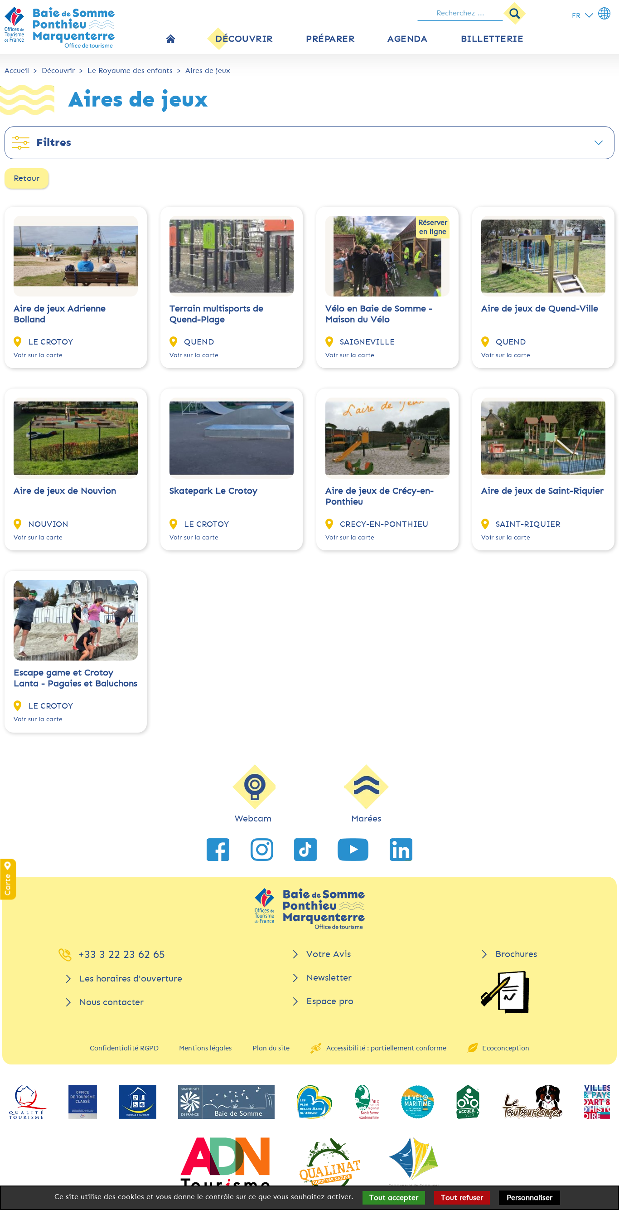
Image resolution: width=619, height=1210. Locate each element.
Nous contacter (111, 1002)
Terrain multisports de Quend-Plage (216, 314)
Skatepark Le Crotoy (213, 491)
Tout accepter (393, 1197)
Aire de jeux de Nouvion (65, 491)
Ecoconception (505, 1048)
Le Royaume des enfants (130, 70)
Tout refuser (462, 1197)
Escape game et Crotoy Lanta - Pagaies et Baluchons (75, 678)
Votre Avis (328, 954)
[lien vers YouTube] (353, 849)
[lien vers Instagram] (262, 849)
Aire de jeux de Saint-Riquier (542, 491)
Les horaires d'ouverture (130, 978)
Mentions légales (205, 1048)
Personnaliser (529, 1197)
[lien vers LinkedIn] (401, 849)
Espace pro (329, 1001)
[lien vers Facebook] (218, 849)
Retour (26, 178)
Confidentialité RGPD (124, 1048)
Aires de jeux (207, 70)
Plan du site (271, 1048)
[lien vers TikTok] (305, 849)
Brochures (516, 954)
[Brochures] (504, 992)
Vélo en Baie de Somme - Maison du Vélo (378, 314)
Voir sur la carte (38, 355)
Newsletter (329, 977)
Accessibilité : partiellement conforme (386, 1048)
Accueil (17, 70)
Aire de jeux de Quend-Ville (539, 308)
